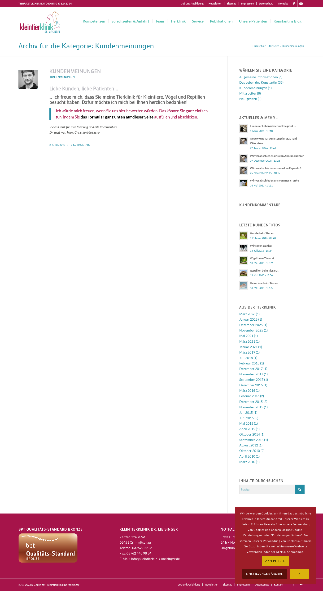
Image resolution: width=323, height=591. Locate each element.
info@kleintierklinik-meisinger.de (155, 559)
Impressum (247, 3)
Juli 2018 (246, 358)
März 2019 (247, 352)
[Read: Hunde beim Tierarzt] (243, 236)
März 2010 (247, 462)
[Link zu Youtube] (301, 3)
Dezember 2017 (251, 369)
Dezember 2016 (251, 385)
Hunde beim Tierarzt (263, 233)
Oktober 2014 (249, 434)
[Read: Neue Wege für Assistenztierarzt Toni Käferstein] (243, 141)
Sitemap (231, 3)
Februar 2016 (249, 396)
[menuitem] (192, 3)
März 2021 (247, 341)
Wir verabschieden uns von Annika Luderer (277, 156)
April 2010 (247, 456)
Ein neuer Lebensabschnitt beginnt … (273, 126)
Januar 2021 (248, 347)
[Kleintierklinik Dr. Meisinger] (39, 21)
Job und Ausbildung (192, 3)
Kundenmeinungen (75, 71)
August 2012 (248, 445)
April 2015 (247, 429)
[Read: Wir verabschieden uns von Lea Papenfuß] (243, 170)
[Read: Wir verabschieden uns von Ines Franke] (243, 183)
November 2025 (251, 330)
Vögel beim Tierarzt (262, 258)
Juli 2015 (246, 412)
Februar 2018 (249, 363)
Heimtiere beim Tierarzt (265, 283)
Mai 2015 (246, 423)
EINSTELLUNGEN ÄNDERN (265, 573)
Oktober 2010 (249, 451)
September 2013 (251, 440)
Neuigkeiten (248, 99)
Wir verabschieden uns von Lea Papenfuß (275, 168)
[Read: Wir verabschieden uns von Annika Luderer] (243, 158)
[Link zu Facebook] (293, 3)
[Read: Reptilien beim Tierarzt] (243, 273)
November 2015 (251, 407)
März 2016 (247, 390)
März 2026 (247, 314)
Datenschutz (266, 3)
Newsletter (215, 3)
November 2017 (251, 374)
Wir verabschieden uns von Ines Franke (274, 180)
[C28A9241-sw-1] (28, 79)
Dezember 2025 (251, 325)
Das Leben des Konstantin (258, 82)
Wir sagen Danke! (261, 245)
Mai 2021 (246, 336)
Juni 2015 (246, 418)
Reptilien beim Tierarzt (264, 270)
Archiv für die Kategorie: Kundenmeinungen (86, 45)
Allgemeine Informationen (258, 77)
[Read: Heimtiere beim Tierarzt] (243, 285)
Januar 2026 (248, 319)
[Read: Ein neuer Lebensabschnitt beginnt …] (243, 128)
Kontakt (283, 3)
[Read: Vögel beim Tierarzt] (243, 260)
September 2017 (251, 379)
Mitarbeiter (247, 93)
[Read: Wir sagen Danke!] (243, 248)
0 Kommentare (80, 144)
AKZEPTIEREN (275, 561)
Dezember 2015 (251, 402)
